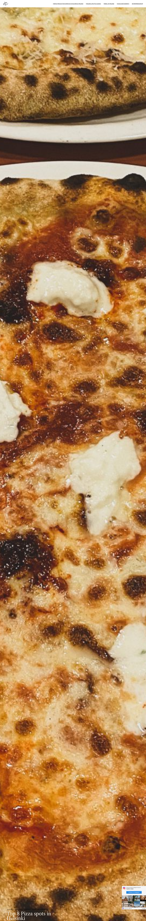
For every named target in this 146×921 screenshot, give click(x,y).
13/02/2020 (9, 909)
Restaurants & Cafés (43, 909)
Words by (18, 909)
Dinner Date (27, 909)
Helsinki (34, 909)
